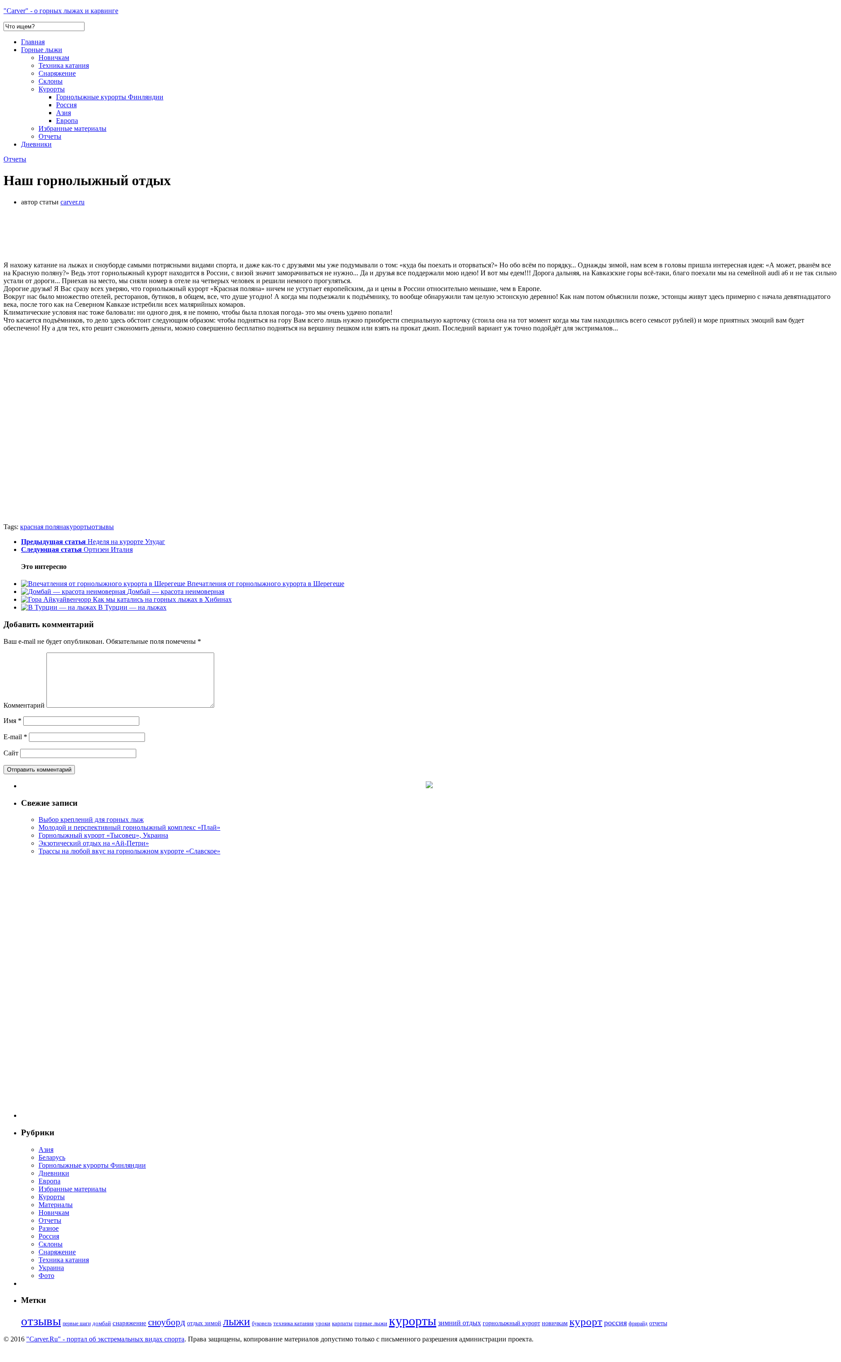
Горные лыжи (41, 49)
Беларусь (52, 1157)
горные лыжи (370, 1323)
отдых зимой (204, 1323)
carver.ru (72, 202)
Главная (33, 42)
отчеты (658, 1323)
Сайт (11, 753)
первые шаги (77, 1323)
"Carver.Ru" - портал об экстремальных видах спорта (105, 1339)
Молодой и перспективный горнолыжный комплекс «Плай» (129, 827)
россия (615, 1322)
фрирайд (638, 1323)
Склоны (51, 81)
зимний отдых (459, 1323)
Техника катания (64, 65)
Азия (63, 112)
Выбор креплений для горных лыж (91, 819)
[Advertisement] (163, 233)
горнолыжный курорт (511, 1323)
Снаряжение (57, 73)
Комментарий (24, 705)
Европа (67, 120)
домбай (101, 1323)
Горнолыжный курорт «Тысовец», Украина (103, 835)
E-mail (15, 737)
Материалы (56, 1204)
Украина (51, 1267)
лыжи (236, 1321)
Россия (66, 105)
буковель (262, 1323)
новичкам (555, 1323)
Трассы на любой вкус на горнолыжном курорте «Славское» (129, 851)
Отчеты (50, 136)
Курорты (52, 89)
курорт (585, 1321)
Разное (49, 1228)
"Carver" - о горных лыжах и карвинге (61, 10)
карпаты (342, 1323)
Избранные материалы (72, 128)
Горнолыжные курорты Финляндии (109, 97)
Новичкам (54, 57)
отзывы (103, 526)
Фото (46, 1275)
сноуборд (166, 1322)
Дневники (36, 144)
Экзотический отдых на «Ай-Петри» (94, 843)
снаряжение (129, 1323)
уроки (322, 1323)
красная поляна (43, 526)
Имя (12, 720)
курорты (79, 526)
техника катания (293, 1323)
